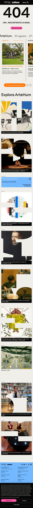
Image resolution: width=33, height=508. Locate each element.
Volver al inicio (16, 28)
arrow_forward (30, 85)
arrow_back (27, 85)
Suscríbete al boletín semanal (16, 85)
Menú (24, 2)
